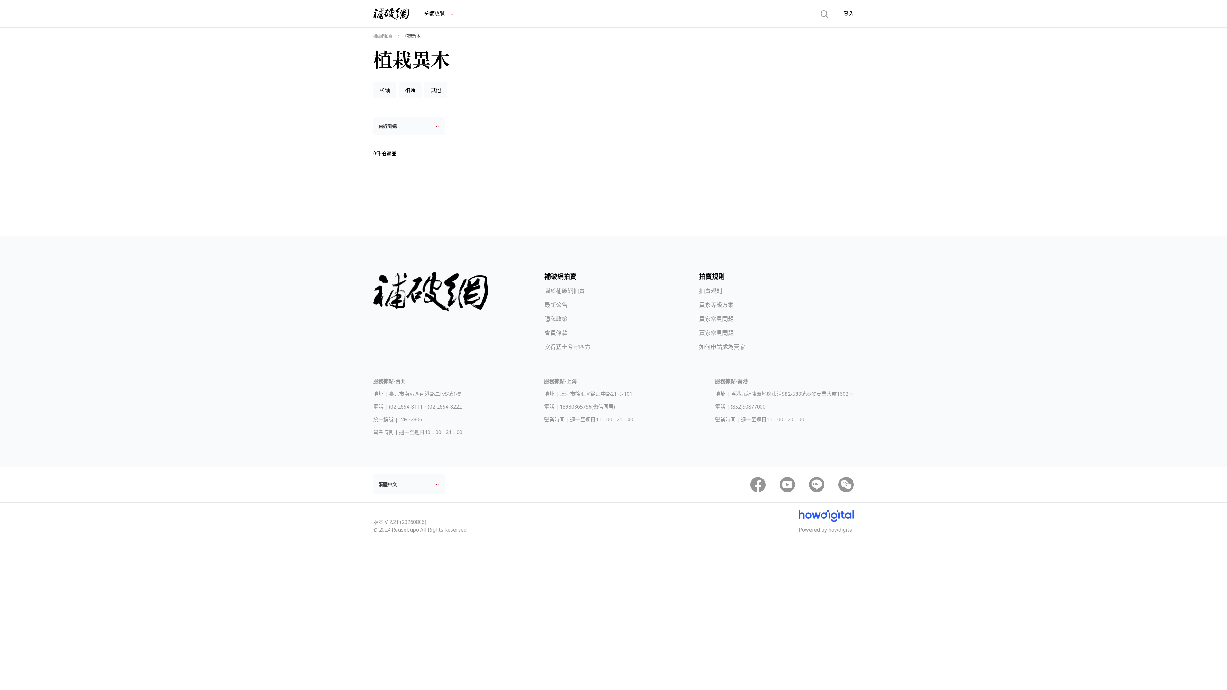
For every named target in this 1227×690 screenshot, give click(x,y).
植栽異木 (413, 36)
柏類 (410, 90)
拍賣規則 (710, 291)
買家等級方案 (716, 305)
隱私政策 (555, 319)
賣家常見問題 (716, 333)
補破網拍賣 (382, 36)
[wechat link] (846, 484)
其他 (436, 90)
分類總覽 (435, 13)
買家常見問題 (716, 319)
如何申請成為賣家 (722, 347)
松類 (385, 90)
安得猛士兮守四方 (567, 347)
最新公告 (555, 305)
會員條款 (555, 333)
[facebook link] (758, 484)
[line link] (816, 484)
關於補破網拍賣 (564, 291)
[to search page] (824, 14)
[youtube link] (787, 484)
